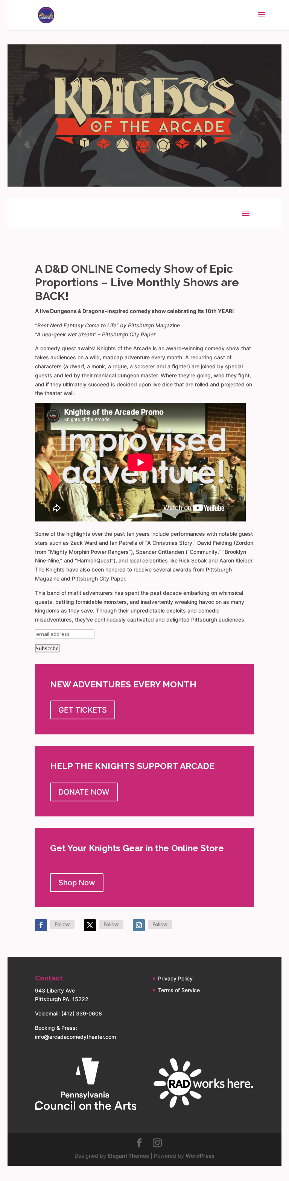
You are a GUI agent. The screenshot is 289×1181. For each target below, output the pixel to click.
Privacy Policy (175, 978)
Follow (62, 924)
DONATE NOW (84, 791)
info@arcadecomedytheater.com (75, 1037)
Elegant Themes (128, 1155)
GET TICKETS (82, 709)
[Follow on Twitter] (90, 925)
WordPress (200, 1155)
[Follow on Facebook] (41, 925)
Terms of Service (179, 990)
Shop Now (76, 882)
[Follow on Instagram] (139, 925)
